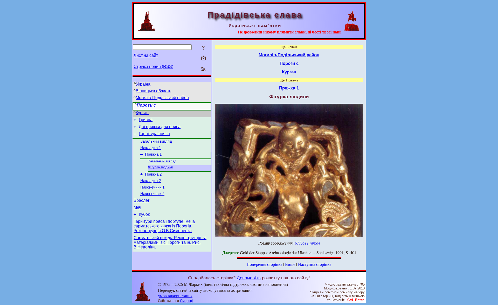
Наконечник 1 (152, 187)
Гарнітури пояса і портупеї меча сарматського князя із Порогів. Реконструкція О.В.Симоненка (164, 226)
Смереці (186, 301)
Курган (142, 112)
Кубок (144, 214)
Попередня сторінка (264, 264)
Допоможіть (249, 277)
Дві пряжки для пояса (160, 126)
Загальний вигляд (156, 141)
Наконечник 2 (152, 194)
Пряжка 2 (153, 174)
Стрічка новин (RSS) (153, 66)
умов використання (175, 295)
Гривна (146, 119)
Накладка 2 (150, 181)
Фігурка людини (160, 167)
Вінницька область (153, 91)
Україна (143, 84)
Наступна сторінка (314, 264)
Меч (137, 207)
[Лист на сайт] (203, 58)
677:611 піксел (307, 243)
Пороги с (146, 105)
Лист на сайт (146, 55)
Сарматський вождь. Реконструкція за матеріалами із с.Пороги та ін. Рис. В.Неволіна (170, 242)
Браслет (141, 200)
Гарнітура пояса (154, 133)
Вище (290, 264)
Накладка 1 (150, 148)
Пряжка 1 (153, 154)
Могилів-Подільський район (162, 97)
